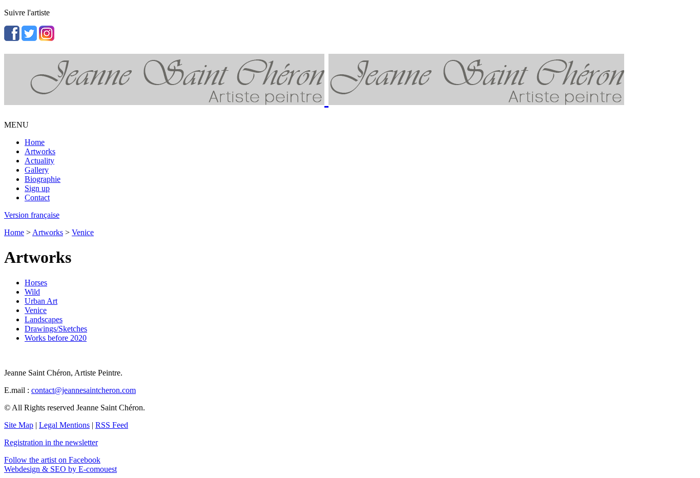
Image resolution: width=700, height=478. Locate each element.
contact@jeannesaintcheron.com (83, 390)
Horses (36, 282)
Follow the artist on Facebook (52, 459)
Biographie (42, 179)
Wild (32, 291)
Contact (37, 197)
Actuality (39, 160)
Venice (83, 232)
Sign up (37, 188)
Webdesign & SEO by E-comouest (60, 469)
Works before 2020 (56, 338)
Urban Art (41, 301)
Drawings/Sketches (56, 328)
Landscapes (44, 319)
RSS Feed (111, 425)
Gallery (37, 169)
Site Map (18, 425)
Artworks (40, 151)
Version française (31, 215)
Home (35, 142)
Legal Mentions (64, 425)
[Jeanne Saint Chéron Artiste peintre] (314, 99)
